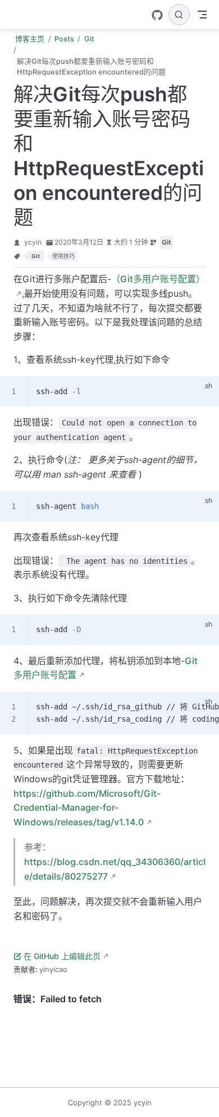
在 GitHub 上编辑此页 (62, 956)
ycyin (33, 242)
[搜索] (179, 14)
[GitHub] (157, 15)
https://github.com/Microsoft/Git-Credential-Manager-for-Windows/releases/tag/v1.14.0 (87, 808)
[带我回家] (15, 14)
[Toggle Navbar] (202, 14)
